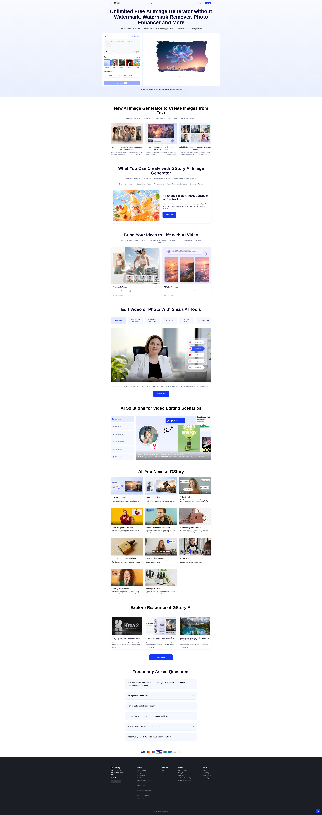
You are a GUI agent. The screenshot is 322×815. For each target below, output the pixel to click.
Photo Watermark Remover (144, 790)
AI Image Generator (142, 770)
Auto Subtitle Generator (143, 795)
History (150, 3)
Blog (163, 773)
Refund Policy (181, 775)
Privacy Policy (181, 773)
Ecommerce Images (126, 184)
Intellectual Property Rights (185, 778)
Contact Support (207, 778)
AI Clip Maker (140, 798)
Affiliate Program (207, 775)
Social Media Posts (144, 184)
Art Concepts (182, 184)
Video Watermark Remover (144, 783)
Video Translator (141, 778)
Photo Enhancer (141, 793)
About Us (205, 770)
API (163, 770)
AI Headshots (159, 184)
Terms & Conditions (183, 770)
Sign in (147, 89)
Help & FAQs (206, 773)
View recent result (177, 89)
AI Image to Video (141, 773)
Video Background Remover (144, 780)
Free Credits (142, 3)
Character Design (196, 184)
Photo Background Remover (144, 788)
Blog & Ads (171, 184)
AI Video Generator (142, 775)
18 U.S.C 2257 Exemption (185, 780)
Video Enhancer (141, 785)
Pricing (134, 3)
